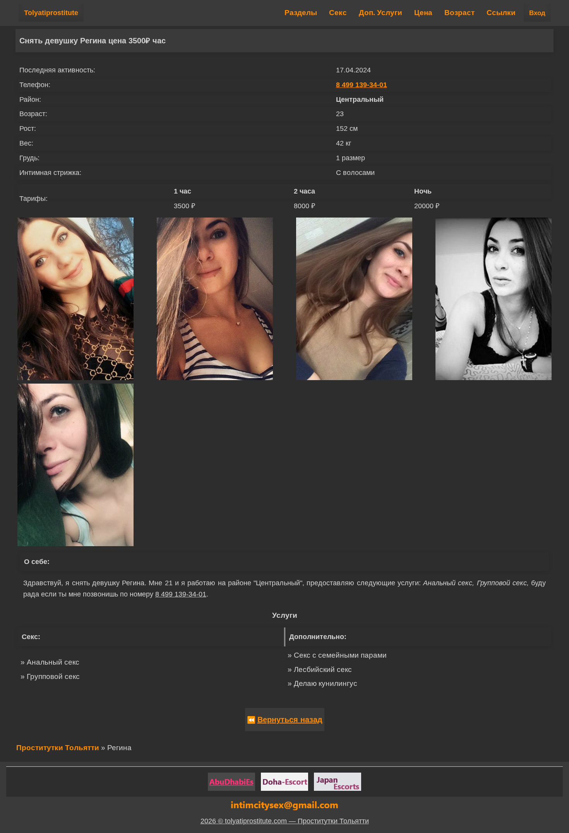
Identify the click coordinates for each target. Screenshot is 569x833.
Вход (537, 13)
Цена (423, 13)
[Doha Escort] (284, 782)
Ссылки (501, 13)
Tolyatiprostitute (51, 13)
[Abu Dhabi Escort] (231, 782)
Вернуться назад (289, 719)
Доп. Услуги (380, 13)
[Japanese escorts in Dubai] (337, 782)
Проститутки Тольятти (57, 748)
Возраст (459, 13)
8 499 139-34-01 (361, 85)
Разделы (300, 13)
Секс (338, 13)
